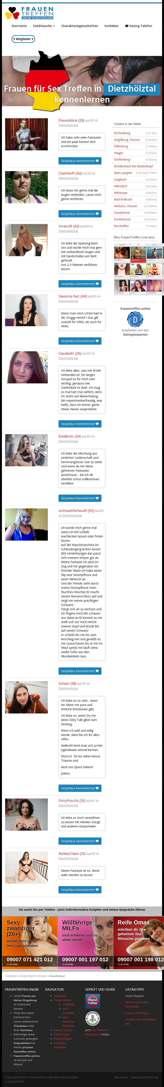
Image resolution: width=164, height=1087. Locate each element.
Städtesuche (43, 26)
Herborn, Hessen (135, 206)
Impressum (121, 1077)
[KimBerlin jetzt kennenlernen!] (26, 450)
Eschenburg (135, 133)
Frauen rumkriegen (137, 1013)
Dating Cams (61, 1034)
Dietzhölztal (68, 126)
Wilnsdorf (135, 186)
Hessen (42, 976)
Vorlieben (111, 26)
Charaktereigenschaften (79, 26)
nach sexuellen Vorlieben (68, 1021)
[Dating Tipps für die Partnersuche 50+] (135, 319)
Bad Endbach (135, 199)
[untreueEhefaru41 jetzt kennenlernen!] (26, 524)
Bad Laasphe (130, 173)
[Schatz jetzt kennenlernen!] (26, 697)
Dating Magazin (63, 1039)
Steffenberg (135, 159)
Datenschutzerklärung (144, 1077)
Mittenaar (135, 193)
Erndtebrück (135, 219)
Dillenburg (135, 146)
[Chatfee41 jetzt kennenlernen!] (26, 187)
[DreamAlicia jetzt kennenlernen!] (26, 134)
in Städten (68, 1004)
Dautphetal (135, 213)
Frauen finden (62, 1000)
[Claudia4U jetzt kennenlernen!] (26, 367)
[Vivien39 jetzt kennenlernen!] (26, 240)
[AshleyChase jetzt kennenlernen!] (26, 867)
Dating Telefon (63, 1030)
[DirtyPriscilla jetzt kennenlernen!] (26, 814)
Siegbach (135, 179)
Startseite (19, 26)
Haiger (135, 153)
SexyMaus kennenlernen (78, 161)
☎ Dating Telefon (138, 26)
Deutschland (27, 976)
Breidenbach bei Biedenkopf (135, 167)
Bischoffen (135, 226)
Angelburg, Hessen (135, 140)
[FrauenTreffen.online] (29, 13)
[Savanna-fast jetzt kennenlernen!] (26, 310)
